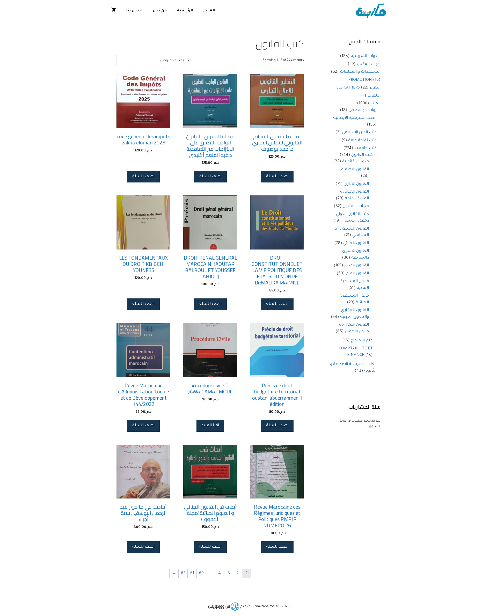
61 (192, 573)
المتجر (209, 11)
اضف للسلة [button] (277, 176)
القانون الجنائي (356, 243)
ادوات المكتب (369, 64)
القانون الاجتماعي (353, 169)
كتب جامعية (365, 148)
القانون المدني (356, 265)
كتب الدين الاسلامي (359, 132)
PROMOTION (360, 80)
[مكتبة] (372, 11)
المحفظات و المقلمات (360, 72)
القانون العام (357, 274)
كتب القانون (362, 155)
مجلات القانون (356, 206)
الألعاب (374, 96)
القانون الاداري (356, 184)
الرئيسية (185, 11)
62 (183, 573)
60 (201, 573)
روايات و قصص (362, 110)
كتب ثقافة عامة (362, 140)
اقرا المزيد (210, 425)
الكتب (375, 103)
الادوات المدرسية (366, 56)
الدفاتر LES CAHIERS (358, 88)
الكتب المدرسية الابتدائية (355, 118)
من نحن (160, 11)
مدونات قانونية (355, 161)
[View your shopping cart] (113, 11)
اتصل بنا (134, 11)
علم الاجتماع (362, 341)
